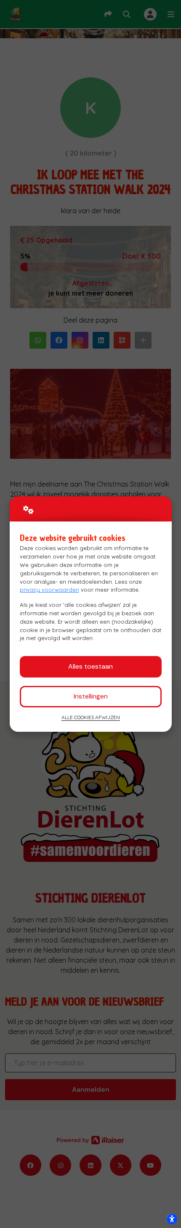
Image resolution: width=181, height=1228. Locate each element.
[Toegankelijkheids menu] (172, 1219)
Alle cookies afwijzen (90, 717)
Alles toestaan (90, 666)
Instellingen (91, 696)
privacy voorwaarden (49, 589)
